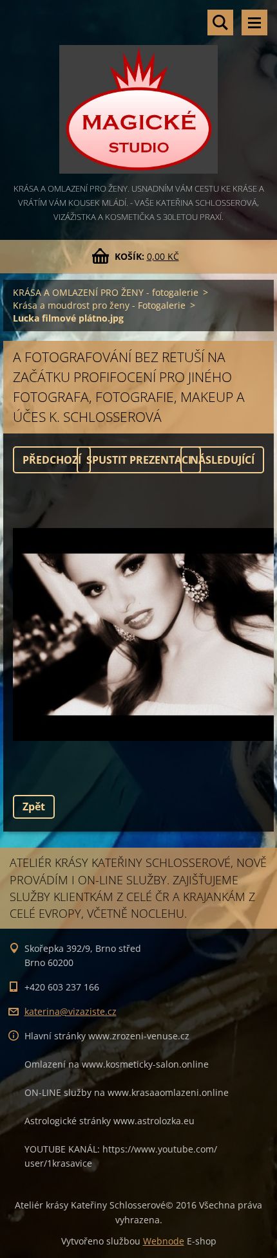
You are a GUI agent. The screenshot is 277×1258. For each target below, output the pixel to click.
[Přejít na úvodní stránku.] (138, 90)
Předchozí (52, 460)
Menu (254, 22)
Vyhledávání (220, 22)
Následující (222, 460)
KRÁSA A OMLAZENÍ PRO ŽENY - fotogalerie (105, 292)
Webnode (163, 1241)
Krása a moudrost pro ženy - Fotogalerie (99, 305)
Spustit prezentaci (138, 460)
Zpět (34, 806)
